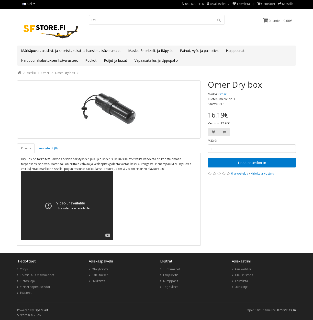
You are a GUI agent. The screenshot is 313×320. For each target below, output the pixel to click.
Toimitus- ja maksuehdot (37, 275)
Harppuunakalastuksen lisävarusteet (49, 60)
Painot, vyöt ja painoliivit (199, 50)
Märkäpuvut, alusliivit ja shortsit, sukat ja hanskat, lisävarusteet (71, 50)
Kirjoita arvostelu (262, 173)
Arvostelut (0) (48, 148)
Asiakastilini (243, 269)
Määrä (212, 141)
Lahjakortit (170, 275)
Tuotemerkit (171, 269)
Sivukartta (98, 281)
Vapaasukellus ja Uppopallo (156, 60)
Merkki (31, 73)
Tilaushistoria (244, 275)
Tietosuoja (27, 281)
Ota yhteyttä (100, 269)
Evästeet (26, 293)
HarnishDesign (286, 310)
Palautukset (100, 275)
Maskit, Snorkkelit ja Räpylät (150, 50)
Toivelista (241, 281)
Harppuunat (235, 50)
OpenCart (41, 310)
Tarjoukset (170, 287)
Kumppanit (170, 281)
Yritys (24, 269)
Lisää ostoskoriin (252, 162)
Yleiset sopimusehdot (35, 287)
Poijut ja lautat (115, 60)
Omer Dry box (65, 73)
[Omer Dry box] (109, 109)
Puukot (91, 60)
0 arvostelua (239, 173)
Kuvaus (26, 148)
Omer (45, 73)
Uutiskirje (241, 287)
